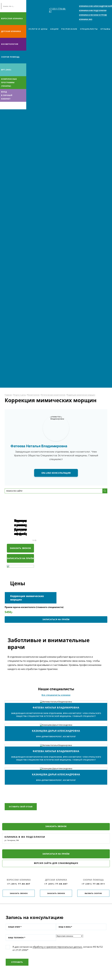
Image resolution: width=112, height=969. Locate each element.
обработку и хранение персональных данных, (57, 946)
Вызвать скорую (93, 893)
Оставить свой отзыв (21, 806)
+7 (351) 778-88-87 (57, 10)
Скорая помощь (10, 57)
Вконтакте (2, 105)
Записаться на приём (20, 558)
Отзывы (105, 29)
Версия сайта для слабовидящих (56, 863)
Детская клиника (11, 31)
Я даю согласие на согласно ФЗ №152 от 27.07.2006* (58, 948)
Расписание (69, 29)
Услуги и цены (38, 29)
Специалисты (89, 29)
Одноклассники (14, 105)
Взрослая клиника (12, 18)
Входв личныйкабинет (6, 95)
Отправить (17, 962)
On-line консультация (56, 472)
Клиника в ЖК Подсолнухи (25, 836)
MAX (8, 105)
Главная (8, 395)
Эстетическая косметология (53, 395)
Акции (54, 29)
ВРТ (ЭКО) (6, 69)
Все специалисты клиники (56, 695)
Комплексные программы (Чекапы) (9, 82)
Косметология (9, 44)
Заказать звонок (20, 548)
